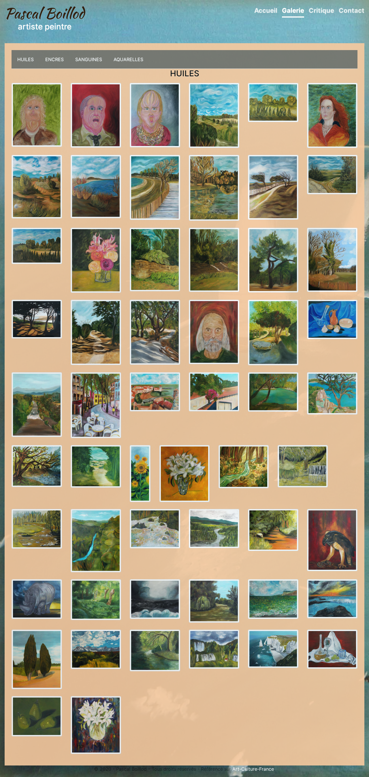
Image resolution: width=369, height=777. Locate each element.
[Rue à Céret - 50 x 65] (96, 405)
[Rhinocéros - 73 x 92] (37, 599)
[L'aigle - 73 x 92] (332, 539)
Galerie (293, 10)
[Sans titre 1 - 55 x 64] (332, 393)
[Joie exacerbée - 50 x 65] (155, 115)
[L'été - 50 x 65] (96, 649)
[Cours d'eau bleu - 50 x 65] (96, 540)
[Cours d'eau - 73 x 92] (214, 528)
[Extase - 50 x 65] (37, 114)
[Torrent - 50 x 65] (155, 528)
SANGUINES (88, 59)
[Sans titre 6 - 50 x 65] (273, 260)
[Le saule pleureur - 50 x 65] (214, 600)
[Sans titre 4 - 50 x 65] (96, 332)
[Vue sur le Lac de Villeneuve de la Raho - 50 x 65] (96, 186)
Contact (351, 10)
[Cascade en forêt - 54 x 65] (303, 466)
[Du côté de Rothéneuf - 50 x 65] (37, 319)
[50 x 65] (273, 332)
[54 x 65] (37, 465)
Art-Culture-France (253, 769)
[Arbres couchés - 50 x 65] (273, 187)
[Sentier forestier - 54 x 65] (273, 529)
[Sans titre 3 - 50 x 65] (155, 332)
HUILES (25, 59)
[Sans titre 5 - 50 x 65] (332, 259)
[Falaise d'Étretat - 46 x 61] (273, 648)
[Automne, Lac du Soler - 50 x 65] (214, 187)
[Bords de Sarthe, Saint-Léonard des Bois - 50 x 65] (155, 259)
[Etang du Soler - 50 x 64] (273, 391)
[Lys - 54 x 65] (96, 724)
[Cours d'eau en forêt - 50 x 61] (244, 466)
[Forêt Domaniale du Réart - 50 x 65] (37, 186)
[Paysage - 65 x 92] (37, 245)
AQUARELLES (128, 59)
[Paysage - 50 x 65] (214, 115)
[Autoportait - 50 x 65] (214, 331)
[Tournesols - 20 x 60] (140, 473)
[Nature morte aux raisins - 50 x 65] (332, 649)
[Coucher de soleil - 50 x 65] (332, 598)
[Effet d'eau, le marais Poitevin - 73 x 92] (96, 599)
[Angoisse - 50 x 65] (96, 115)
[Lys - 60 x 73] (184, 473)
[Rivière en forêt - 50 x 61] (155, 650)
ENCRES (54, 59)
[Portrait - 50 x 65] (332, 115)
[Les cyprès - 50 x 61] (37, 659)
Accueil (265, 10)
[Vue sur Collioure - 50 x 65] (155, 391)
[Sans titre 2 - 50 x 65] (214, 391)
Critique (321, 10)
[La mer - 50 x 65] (273, 598)
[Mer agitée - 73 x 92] (155, 598)
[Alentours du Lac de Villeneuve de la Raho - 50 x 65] (155, 187)
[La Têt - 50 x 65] (37, 528)
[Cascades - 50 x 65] (214, 648)
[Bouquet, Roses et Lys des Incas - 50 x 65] (96, 260)
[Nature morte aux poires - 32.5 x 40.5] (37, 716)
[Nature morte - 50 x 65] (332, 319)
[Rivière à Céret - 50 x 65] (37, 404)
